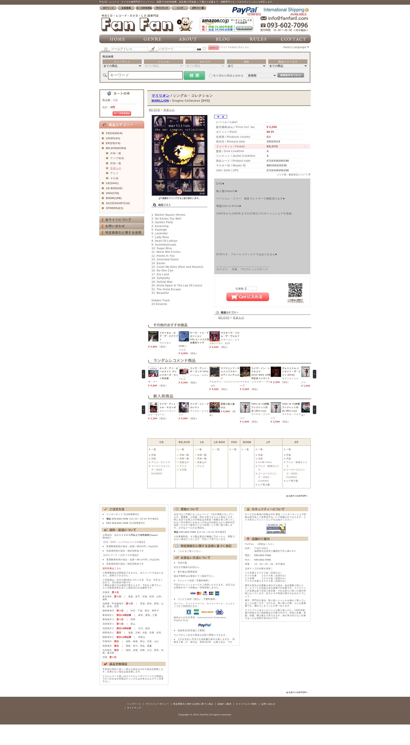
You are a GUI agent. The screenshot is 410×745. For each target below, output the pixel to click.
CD (162, 442)
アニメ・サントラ (160, 462)
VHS (234, 442)
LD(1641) (112, 183)
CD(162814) (114, 133)
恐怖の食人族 (228, 404)
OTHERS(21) (114, 208)
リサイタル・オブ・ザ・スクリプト (169, 336)
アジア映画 (117, 158)
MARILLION (160, 100)
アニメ (114, 173)
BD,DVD (154, 109)
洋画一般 (115, 153)
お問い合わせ (268, 704)
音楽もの (115, 168)
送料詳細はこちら (111, 568)
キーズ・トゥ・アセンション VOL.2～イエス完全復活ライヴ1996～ (194, 339)
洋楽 (153, 458)
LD (202, 442)
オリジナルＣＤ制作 (246, 704)
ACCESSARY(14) (118, 203)
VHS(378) (112, 193)
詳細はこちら (266, 544)
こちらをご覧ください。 (191, 551)
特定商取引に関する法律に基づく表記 (193, 704)
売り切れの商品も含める (228, 75)
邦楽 (153, 455)
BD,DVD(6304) (116, 148)
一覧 (153, 449)
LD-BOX (219, 442)
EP (297, 442)
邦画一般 (115, 163)
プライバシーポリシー (157, 704)
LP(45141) (113, 138)
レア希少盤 (264, 484)
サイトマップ (134, 708)
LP (268, 442)
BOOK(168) (114, 198)
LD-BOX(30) (114, 188)
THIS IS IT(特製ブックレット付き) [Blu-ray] (260, 407)
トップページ (134, 704)
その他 (114, 178)
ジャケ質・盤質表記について (292, 174)
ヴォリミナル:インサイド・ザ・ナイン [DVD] (291, 371)
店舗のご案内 (224, 704)
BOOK (247, 442)
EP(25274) (113, 143)
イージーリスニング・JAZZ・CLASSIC (160, 470)
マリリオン (161, 95)
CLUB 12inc (265, 462)
